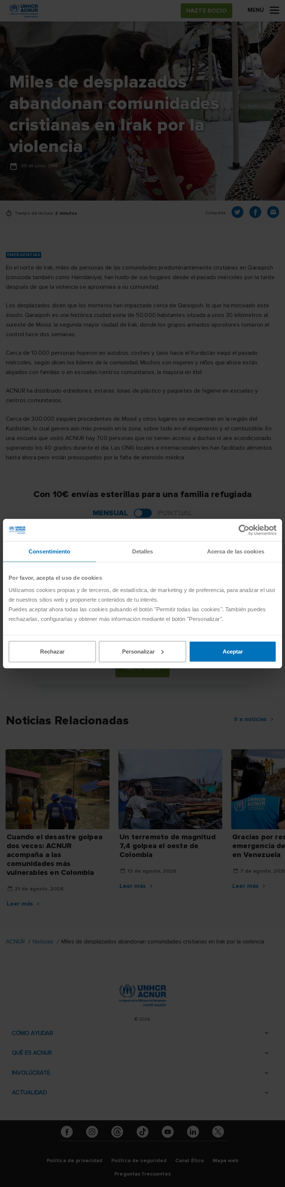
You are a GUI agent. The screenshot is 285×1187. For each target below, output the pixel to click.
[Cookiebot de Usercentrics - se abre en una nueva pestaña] (244, 530)
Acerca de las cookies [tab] (235, 551)
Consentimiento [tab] (49, 551)
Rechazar (52, 651)
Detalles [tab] (142, 551)
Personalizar (138, 651)
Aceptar (233, 651)
